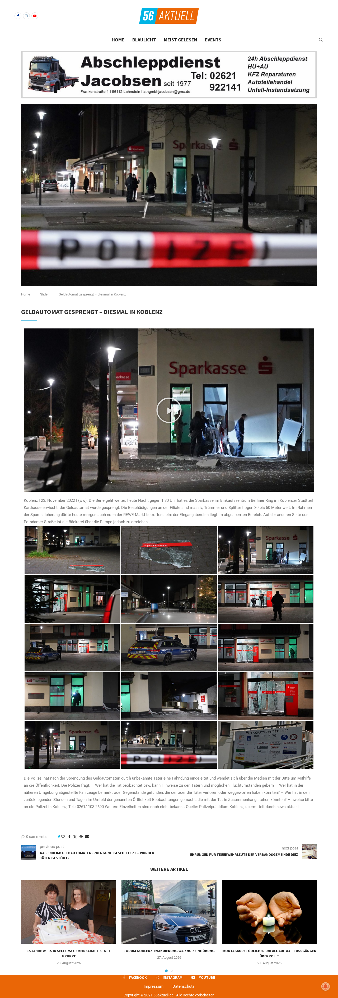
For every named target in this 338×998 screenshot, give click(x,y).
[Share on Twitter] (75, 836)
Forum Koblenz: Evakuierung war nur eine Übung (169, 950)
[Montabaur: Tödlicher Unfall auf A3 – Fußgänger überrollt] (269, 912)
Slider (44, 294)
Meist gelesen (180, 40)
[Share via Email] (87, 836)
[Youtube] (34, 15)
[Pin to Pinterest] (81, 836)
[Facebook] (18, 15)
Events (213, 40)
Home (118, 40)
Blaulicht (144, 40)
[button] (169, 410)
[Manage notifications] (325, 986)
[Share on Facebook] (69, 836)
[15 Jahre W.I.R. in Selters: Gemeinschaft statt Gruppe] (68, 912)
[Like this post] (63, 836)
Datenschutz (183, 986)
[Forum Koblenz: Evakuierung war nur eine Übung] (169, 912)
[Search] (320, 40)
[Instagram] (26, 15)
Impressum (153, 986)
